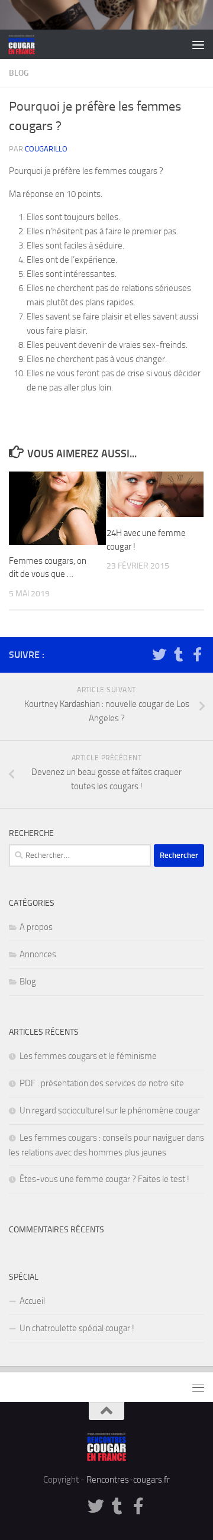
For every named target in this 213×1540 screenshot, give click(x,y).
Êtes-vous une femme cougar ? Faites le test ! (104, 1179)
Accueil (32, 1301)
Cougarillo (46, 148)
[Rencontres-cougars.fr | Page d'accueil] (26, 44)
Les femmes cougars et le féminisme (88, 1056)
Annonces (38, 954)
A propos (36, 927)
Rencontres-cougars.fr (128, 1479)
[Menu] (198, 44)
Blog (19, 73)
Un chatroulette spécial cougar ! (77, 1328)
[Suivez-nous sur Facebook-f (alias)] (197, 654)
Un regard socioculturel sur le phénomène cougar (110, 1110)
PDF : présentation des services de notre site (102, 1083)
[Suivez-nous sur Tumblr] (178, 654)
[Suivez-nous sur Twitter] (159, 654)
